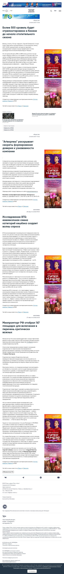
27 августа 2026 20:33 (33, 317)
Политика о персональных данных (10, 545)
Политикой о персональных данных (22, 568)
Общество (36, 20)
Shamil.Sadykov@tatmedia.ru (9, 561)
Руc (3, 10)
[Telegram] (23, 477)
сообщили (30, 342)
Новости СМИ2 (9, 128)
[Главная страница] (31, 10)
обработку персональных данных (52, 566)
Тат (11, 10)
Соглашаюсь (32, 571)
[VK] (5, 477)
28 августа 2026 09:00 (33, 211)
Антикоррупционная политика (9, 548)
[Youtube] (58, 477)
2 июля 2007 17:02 (34, 136)
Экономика (36, 209)
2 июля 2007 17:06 (34, 22)
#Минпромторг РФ (8, 471)
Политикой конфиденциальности (42, 568)
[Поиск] (51, 11)
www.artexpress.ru (32, 191)
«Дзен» (20, 106)
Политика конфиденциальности (10, 557)
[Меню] (60, 11)
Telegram (25, 106)
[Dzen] (40, 477)
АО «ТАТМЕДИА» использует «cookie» (11, 550)
